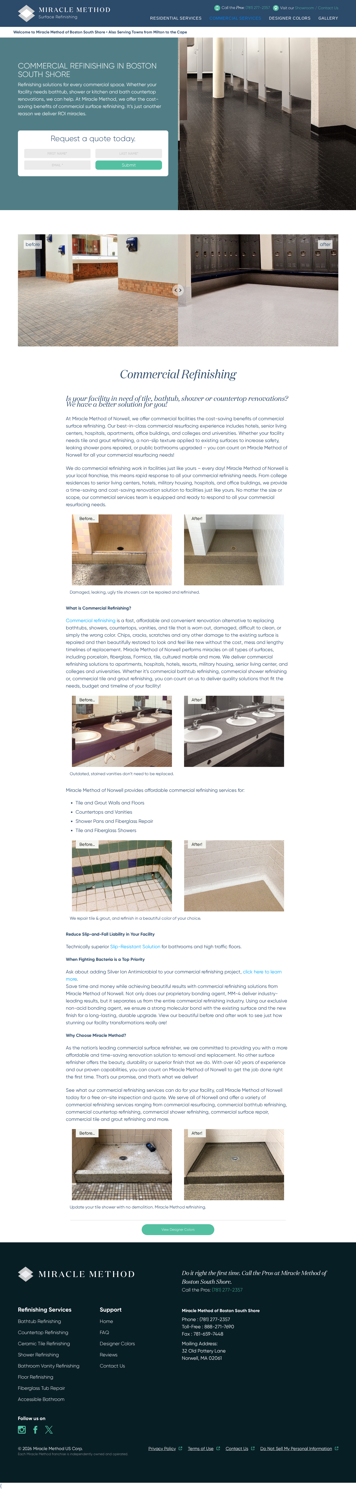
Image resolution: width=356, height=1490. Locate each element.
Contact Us (112, 1366)
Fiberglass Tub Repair (41, 1388)
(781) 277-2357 (227, 1290)
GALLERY (328, 18)
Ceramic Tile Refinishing (44, 1343)
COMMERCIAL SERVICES (235, 18)
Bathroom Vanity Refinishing (48, 1366)
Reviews (108, 1355)
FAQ (104, 1332)
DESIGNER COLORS (290, 18)
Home (106, 1321)
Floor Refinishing (35, 1377)
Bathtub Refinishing (39, 1321)
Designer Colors (117, 1343)
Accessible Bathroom (41, 1399)
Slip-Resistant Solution (135, 946)
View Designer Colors (178, 1229)
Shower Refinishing (38, 1355)
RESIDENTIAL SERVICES (176, 18)
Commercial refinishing (91, 620)
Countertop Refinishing (43, 1332)
